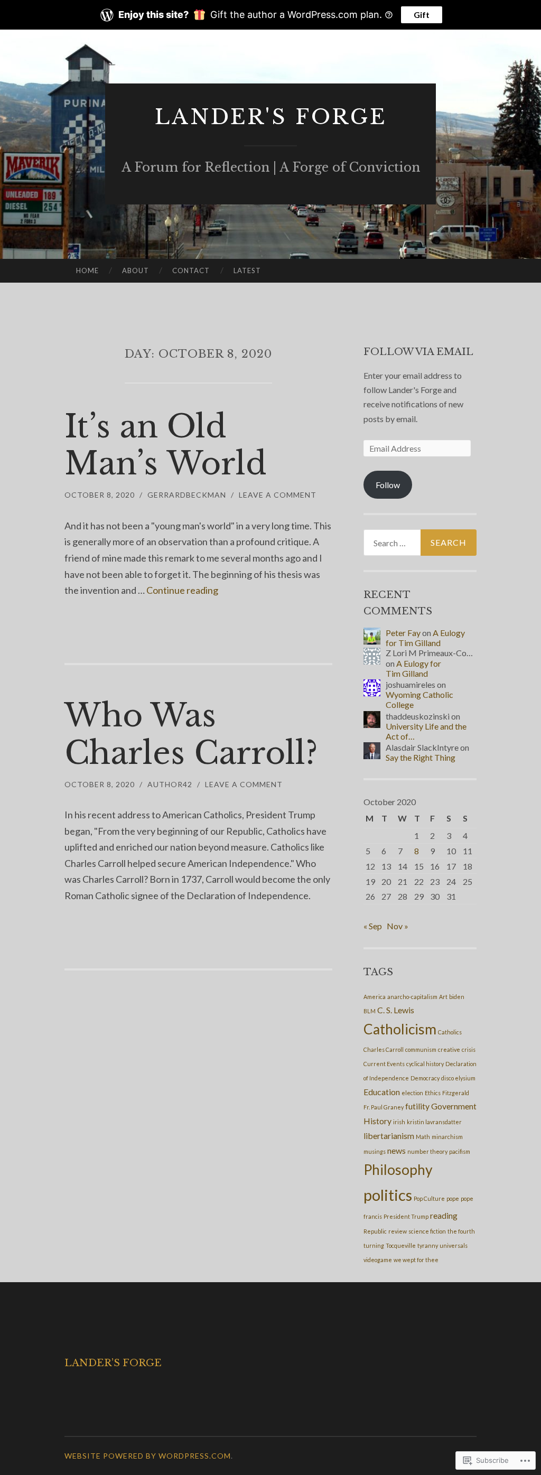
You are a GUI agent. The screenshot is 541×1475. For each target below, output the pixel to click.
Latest (247, 270)
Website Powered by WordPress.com (147, 1455)
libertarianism (388, 1136)
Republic (375, 1231)
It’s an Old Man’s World (165, 445)
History (377, 1121)
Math (423, 1136)
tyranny (427, 1245)
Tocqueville (401, 1245)
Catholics (450, 1032)
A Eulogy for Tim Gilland (425, 638)
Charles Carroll (383, 1049)
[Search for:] (420, 542)
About (135, 270)
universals (454, 1245)
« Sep (372, 926)
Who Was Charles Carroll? (191, 734)
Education (381, 1092)
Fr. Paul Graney (383, 1107)
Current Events (384, 1063)
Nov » (397, 926)
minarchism (447, 1136)
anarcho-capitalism (412, 996)
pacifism (459, 1151)
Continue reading (182, 590)
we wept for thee (416, 1259)
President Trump (406, 1216)
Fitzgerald (455, 1092)
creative (449, 1049)
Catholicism (399, 1029)
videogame (377, 1259)
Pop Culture (429, 1198)
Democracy (425, 1078)
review (397, 1231)
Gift (422, 15)
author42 (169, 784)
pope (452, 1198)
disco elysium (458, 1078)
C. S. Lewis (395, 1010)
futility (417, 1106)
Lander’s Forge (113, 1363)
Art (443, 996)
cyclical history (425, 1063)
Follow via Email (418, 352)
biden (456, 996)
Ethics (433, 1092)
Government (454, 1106)
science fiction (427, 1231)
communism (420, 1049)
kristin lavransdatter (434, 1121)
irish (399, 1121)
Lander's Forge (271, 117)
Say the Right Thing (420, 757)
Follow (388, 485)
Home (87, 270)
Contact (191, 270)
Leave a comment (277, 494)
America (374, 996)
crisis (468, 1049)
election (412, 1092)
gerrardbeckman (186, 494)
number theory (427, 1151)
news (396, 1150)
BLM (369, 1010)
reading (444, 1215)
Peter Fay (403, 633)
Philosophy (398, 1169)
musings (374, 1151)
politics (387, 1194)
